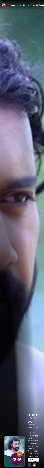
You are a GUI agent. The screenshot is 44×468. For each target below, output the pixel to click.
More (36, 456)
